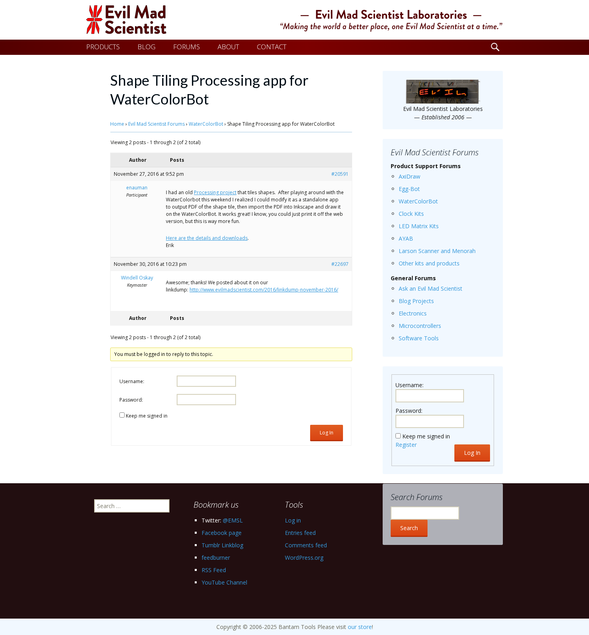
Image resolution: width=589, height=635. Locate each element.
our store (360, 627)
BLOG (146, 46)
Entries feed (300, 533)
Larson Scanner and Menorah (437, 251)
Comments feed (306, 545)
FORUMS (186, 46)
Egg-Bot (409, 189)
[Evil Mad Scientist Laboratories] (294, 20)
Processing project (215, 192)
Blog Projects (416, 301)
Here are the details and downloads (207, 238)
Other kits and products (429, 263)
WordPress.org (304, 557)
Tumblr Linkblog (222, 545)
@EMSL (233, 520)
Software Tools (419, 338)
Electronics (413, 313)
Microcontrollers (420, 326)
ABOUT (228, 46)
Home (117, 124)
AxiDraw (409, 176)
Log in (293, 520)
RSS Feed (214, 570)
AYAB (406, 238)
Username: (131, 381)
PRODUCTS (103, 46)
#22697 (340, 264)
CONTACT (271, 46)
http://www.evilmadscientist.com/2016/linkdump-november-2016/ (264, 289)
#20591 (340, 174)
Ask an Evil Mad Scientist (430, 288)
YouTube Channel (224, 582)
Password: (131, 399)
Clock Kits (411, 213)
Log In (326, 432)
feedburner (216, 557)
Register (406, 444)
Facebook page (222, 533)
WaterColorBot (206, 124)
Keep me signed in (146, 415)
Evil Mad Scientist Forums (156, 124)
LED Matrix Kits (419, 226)
